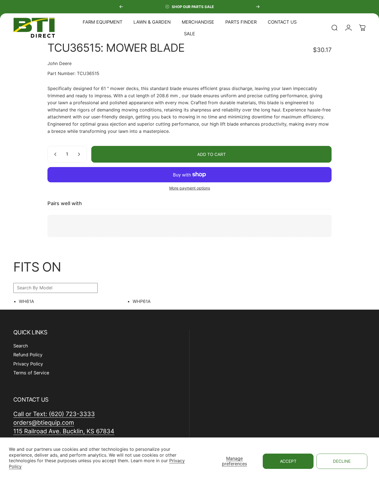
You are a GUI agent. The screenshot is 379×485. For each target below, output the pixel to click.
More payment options (189, 188)
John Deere (59, 63)
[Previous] (121, 6)
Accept (288, 461)
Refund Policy (27, 355)
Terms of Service (31, 372)
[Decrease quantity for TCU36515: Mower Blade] (54, 154)
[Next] (258, 6)
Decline (342, 461)
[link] (63, 431)
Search (20, 346)
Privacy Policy (28, 364)
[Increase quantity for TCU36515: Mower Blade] (80, 154)
